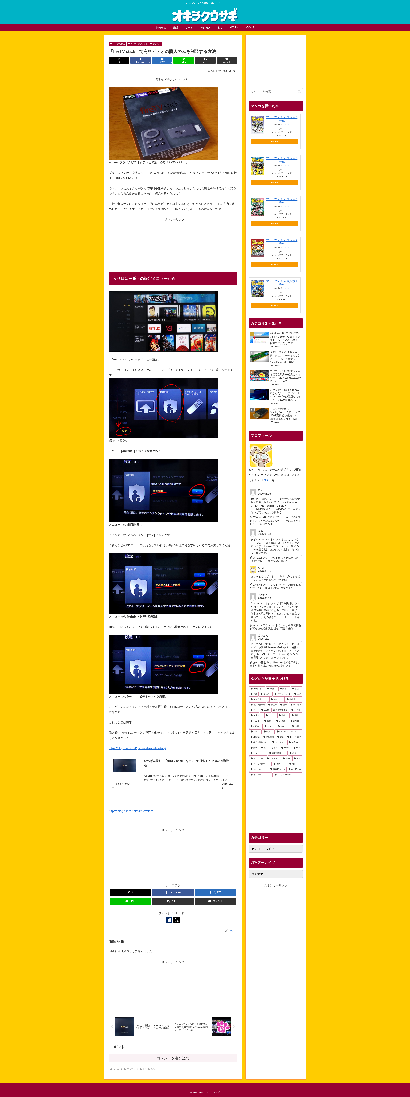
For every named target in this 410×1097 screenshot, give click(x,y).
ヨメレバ (286, 124)
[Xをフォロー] (176, 920)
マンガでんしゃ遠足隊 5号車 (281, 119)
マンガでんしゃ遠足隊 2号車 (281, 242)
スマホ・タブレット (139, 44)
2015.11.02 (227, 786)
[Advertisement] (173, 244)
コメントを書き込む (173, 1058)
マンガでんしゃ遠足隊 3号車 (281, 201)
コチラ (267, 480)
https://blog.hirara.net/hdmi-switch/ (131, 811)
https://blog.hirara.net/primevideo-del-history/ (137, 748)
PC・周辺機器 (119, 44)
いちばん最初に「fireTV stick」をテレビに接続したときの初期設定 (186, 763)
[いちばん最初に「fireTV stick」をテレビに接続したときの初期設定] (124, 765)
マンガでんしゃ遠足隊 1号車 (281, 283)
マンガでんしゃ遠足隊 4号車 (281, 160)
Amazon (274, 142)
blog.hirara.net (123, 786)
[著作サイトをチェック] (169, 920)
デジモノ (157, 44)
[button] (205, 60)
